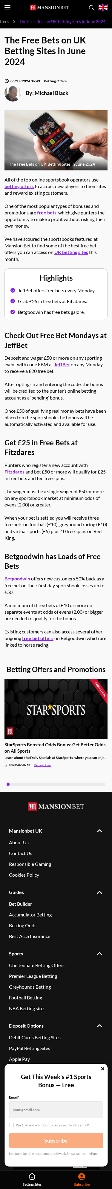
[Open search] (91, 7)
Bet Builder (20, 904)
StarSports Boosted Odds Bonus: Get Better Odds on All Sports (55, 747)
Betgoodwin (17, 578)
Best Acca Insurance (29, 936)
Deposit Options (26, 1025)
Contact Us (20, 853)
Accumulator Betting (30, 914)
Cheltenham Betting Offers (37, 965)
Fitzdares (14, 471)
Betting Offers (55, 81)
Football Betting (25, 997)
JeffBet (62, 364)
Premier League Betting (33, 976)
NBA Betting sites (27, 1008)
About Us (19, 842)
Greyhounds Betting (30, 987)
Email (14, 1097)
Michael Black (51, 93)
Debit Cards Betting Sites (35, 1037)
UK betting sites (71, 252)
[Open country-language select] (103, 7)
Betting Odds (22, 925)
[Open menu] (7, 7)
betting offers (19, 186)
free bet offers (37, 638)
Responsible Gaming (30, 864)
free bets (46, 212)
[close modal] (102, 1069)
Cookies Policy (24, 875)
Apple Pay (19, 1059)
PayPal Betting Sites (29, 1048)
